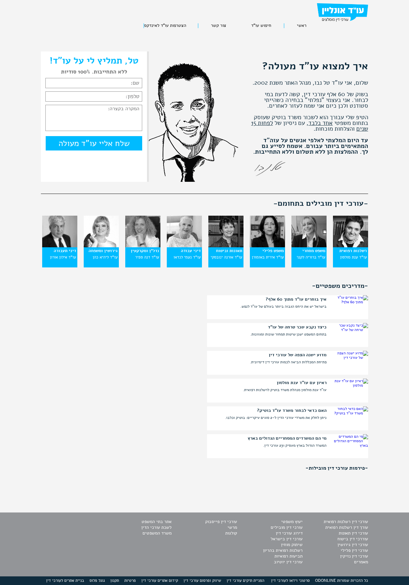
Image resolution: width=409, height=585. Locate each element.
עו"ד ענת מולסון (353, 257)
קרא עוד (216, 308)
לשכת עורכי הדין (156, 527)
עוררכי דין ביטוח (352, 539)
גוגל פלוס (97, 580)
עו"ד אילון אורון (63, 257)
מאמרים (361, 562)
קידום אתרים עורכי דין (159, 580)
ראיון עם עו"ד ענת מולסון (302, 383)
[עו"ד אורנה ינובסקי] (225, 246)
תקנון (114, 580)
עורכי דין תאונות (353, 533)
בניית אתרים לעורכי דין (65, 580)
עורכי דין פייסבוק (221, 522)
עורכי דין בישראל (287, 539)
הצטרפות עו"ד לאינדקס (165, 25)
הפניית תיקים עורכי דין (245, 580)
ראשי (301, 25)
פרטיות (130, 580)
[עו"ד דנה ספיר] (142, 246)
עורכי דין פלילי (354, 550)
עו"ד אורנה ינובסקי (226, 257)
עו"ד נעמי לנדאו (187, 257)
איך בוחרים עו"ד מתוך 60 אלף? (296, 299)
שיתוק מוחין (292, 545)
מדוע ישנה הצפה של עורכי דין (298, 355)
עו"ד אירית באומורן (268, 257)
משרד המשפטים (157, 533)
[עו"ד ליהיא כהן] (101, 246)
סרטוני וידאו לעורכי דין (290, 580)
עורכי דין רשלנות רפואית (346, 522)
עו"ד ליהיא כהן (105, 257)
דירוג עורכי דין (289, 533)
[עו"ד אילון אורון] (59, 246)
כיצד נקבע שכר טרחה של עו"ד (297, 327)
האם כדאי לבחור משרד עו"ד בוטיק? (292, 410)
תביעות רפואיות (288, 556)
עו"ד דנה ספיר (147, 257)
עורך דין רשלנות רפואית (346, 527)
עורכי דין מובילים (287, 527)
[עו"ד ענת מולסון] (350, 246)
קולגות (231, 533)
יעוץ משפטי (292, 522)
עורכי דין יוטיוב (288, 562)
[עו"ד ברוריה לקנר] (309, 246)
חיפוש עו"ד (261, 25)
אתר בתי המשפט (157, 522)
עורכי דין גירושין (352, 545)
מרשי (232, 527)
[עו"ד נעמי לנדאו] (184, 246)
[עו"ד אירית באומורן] (267, 246)
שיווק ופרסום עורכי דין (202, 580)
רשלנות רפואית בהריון (283, 550)
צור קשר (218, 25)
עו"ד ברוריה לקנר (311, 257)
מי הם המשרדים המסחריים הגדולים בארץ (287, 438)
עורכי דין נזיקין (354, 556)
